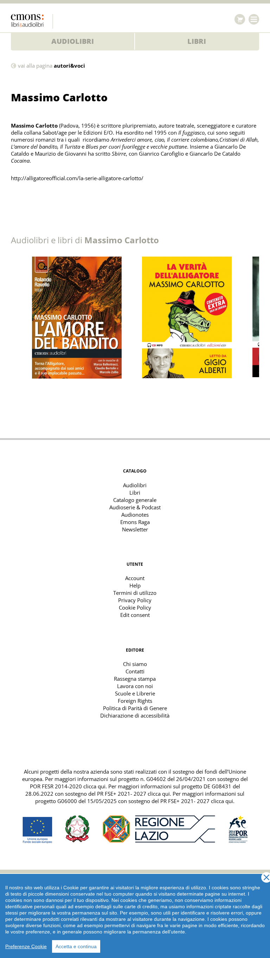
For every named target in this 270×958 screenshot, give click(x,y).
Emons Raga (135, 521)
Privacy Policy (135, 600)
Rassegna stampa (135, 678)
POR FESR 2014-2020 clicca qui (67, 786)
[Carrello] (239, 19)
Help (135, 585)
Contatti (135, 671)
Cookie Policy (135, 607)
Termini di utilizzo (134, 592)
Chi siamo (135, 663)
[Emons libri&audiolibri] (32, 21)
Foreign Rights (135, 700)
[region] (135, 916)
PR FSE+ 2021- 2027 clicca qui (133, 793)
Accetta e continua (76, 946)
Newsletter (135, 529)
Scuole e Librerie (135, 693)
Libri (196, 41)
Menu (254, 19)
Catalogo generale (134, 499)
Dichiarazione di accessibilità (134, 715)
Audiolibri (72, 41)
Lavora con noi (135, 685)
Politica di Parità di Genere (135, 708)
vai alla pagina (51, 65)
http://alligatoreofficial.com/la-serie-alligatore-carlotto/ (77, 178)
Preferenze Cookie (26, 946)
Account (134, 578)
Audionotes (135, 514)
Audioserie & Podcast (135, 507)
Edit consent (135, 614)
